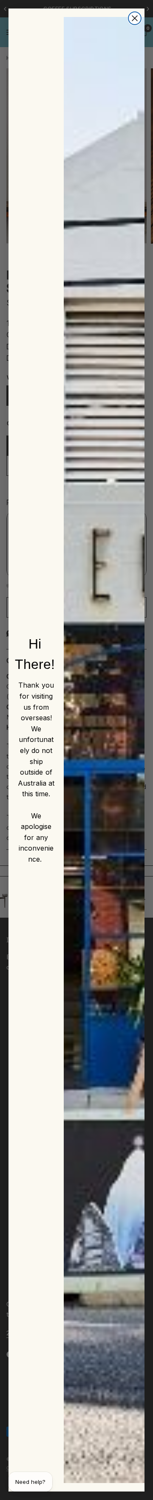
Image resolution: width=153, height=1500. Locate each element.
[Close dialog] (134, 18)
